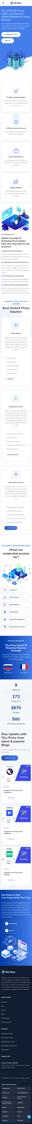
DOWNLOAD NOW (11, 34)
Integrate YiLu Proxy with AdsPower (13, 832)
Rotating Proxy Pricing (8, 1042)
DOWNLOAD (13, 924)
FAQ (2, 1006)
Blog (7, 787)
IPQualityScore (6, 1088)
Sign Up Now (5, 1050)
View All (8, 758)
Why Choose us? (7, 234)
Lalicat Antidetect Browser (21, 1097)
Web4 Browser (21, 1088)
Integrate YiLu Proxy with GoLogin (13, 874)
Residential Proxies (7, 1034)
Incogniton (20, 1102)
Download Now (13, 454)
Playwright (5, 1116)
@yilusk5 (15, 1063)
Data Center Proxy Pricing (8, 1046)
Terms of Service (6, 1022)
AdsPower (5, 1120)
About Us (4, 1002)
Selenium (19, 1112)
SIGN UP (7, 41)
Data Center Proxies (7, 1038)
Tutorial (3, 1010)
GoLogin (4, 1107)
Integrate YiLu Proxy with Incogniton (13, 791)
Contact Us (11, 528)
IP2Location (20, 1120)
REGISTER (10, 379)
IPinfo (18, 1116)
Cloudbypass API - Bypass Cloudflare (7, 1102)
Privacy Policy (5, 1018)
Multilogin (5, 1097)
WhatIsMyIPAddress (22, 1093)
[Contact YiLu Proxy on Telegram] (29, 1117)
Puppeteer (5, 1112)
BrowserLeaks (20, 1107)
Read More (11, 798)
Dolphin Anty (5, 1093)
